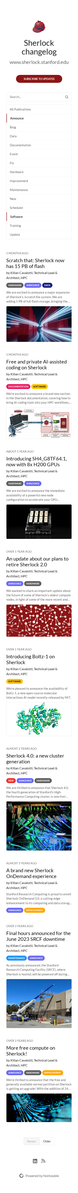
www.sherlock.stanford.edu (39, 62)
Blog (13, 127)
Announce (17, 118)
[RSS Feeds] (43, 1160)
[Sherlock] (39, 27)
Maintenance (19, 190)
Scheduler (16, 208)
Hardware (17, 172)
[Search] (67, 97)
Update (15, 234)
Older (47, 1141)
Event (14, 154)
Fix (12, 163)
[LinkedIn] (37, 1160)
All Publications (20, 109)
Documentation (20, 145)
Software (16, 216)
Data (13, 136)
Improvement (19, 181)
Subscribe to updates (39, 79)
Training (15, 225)
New (13, 199)
